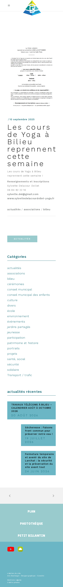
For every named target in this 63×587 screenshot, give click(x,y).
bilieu (46, 209)
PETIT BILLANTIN (31, 535)
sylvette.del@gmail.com (23, 194)
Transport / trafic (19, 375)
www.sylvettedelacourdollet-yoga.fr (30, 198)
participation (16, 337)
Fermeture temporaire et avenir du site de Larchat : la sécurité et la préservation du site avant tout (39, 461)
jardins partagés (18, 327)
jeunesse (13, 332)
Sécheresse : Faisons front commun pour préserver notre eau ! (39, 430)
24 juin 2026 (37, 471)
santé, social (16, 359)
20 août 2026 (24, 415)
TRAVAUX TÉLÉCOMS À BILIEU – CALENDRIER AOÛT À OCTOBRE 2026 (31, 408)
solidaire (13, 369)
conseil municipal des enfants (28, 294)
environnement (18, 316)
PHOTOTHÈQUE (31, 523)
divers (11, 305)
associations (32, 209)
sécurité (13, 364)
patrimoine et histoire (22, 343)
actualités (14, 209)
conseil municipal (19, 289)
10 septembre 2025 (22, 119)
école (11, 310)
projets (12, 353)
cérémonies (15, 284)
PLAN (31, 511)
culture (12, 300)
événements (16, 321)
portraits (13, 348)
